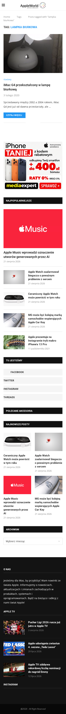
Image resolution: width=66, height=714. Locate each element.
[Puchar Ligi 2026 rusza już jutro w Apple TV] (14, 628)
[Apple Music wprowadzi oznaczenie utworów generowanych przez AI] (33, 228)
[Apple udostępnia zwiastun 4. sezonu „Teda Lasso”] (14, 649)
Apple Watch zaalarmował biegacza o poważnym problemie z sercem (43, 275)
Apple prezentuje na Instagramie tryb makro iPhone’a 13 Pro (42, 340)
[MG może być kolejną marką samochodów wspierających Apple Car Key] (14, 320)
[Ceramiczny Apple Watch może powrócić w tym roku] (14, 299)
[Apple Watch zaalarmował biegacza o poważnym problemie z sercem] (14, 277)
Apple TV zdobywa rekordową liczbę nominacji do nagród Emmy (44, 668)
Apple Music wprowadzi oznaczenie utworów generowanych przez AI (29, 255)
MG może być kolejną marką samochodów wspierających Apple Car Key (45, 318)
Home (7, 16)
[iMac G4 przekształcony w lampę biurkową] (33, 53)
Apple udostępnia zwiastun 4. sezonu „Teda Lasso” (44, 645)
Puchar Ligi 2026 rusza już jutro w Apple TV (44, 624)
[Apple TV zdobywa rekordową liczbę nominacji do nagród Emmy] (14, 670)
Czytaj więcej (14, 115)
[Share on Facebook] (31, 122)
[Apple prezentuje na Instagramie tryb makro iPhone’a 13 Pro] (14, 342)
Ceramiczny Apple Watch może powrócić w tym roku (44, 295)
